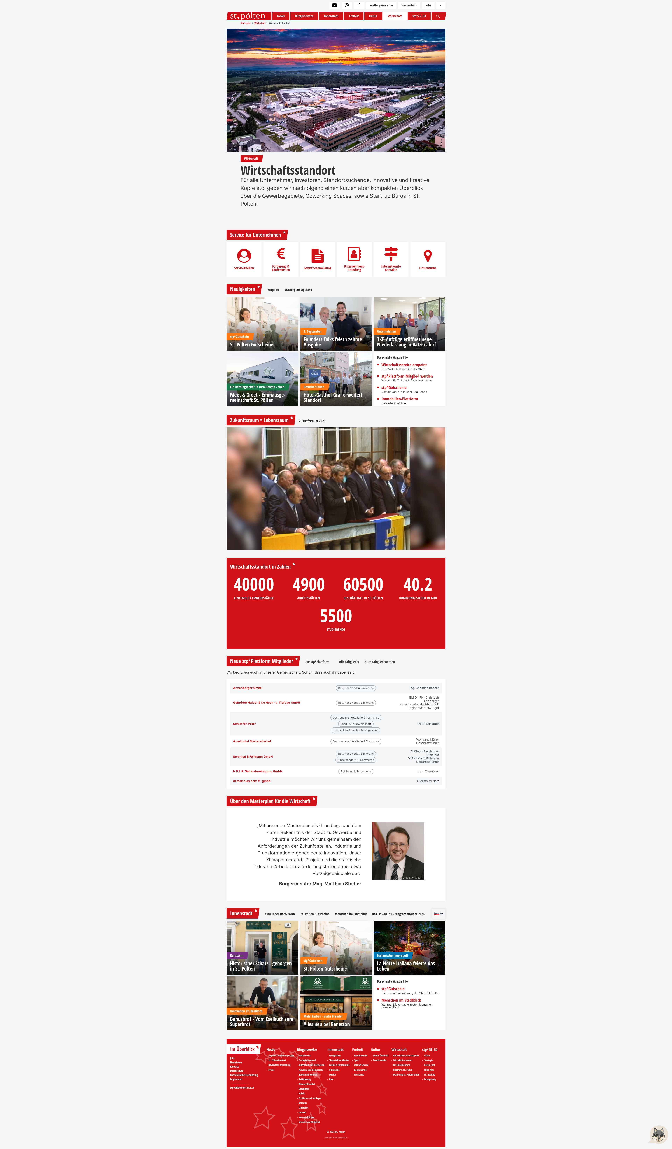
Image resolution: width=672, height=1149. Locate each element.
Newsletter (236, 1062)
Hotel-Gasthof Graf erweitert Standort (333, 397)
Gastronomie (360, 1070)
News (281, 16)
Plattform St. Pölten (402, 1070)
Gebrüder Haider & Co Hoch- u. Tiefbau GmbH (266, 702)
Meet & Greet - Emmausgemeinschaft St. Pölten (257, 397)
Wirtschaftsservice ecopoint (404, 365)
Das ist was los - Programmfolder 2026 (398, 914)
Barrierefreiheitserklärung (244, 1075)
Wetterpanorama (381, 5)
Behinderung (305, 1079)
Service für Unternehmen (255, 234)
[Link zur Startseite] (249, 16)
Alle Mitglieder (349, 662)
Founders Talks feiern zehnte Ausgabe (333, 342)
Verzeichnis (409, 5)
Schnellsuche (304, 1055)
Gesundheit (304, 1088)
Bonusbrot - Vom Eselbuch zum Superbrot (261, 1021)
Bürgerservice (304, 16)
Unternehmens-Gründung (354, 268)
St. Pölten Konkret (277, 1060)
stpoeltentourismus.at (242, 1087)
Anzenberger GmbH (247, 688)
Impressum (236, 1079)
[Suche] (438, 16)
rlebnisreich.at (342, 1138)
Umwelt (302, 1112)
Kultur (373, 16)
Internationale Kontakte (391, 268)
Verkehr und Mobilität (309, 1122)
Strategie (428, 1060)
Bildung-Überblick (307, 1084)
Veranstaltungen (306, 1117)
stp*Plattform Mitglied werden (407, 376)
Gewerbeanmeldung (317, 268)
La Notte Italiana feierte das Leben (406, 966)
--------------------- (239, 1083)
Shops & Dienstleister (339, 1060)
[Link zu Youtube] (334, 5)
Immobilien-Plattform (400, 399)
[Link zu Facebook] (359, 5)
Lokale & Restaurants (339, 1065)
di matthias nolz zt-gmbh (252, 781)
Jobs (428, 5)
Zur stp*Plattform (319, 662)
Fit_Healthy (429, 1074)
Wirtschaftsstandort (402, 1060)
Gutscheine (334, 1070)
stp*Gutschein (393, 989)
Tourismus (359, 1074)
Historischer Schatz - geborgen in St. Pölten (261, 966)
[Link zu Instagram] (347, 5)
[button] (658, 1135)
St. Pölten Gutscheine (251, 344)
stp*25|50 (419, 16)
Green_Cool (429, 1065)
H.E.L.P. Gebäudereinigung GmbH (257, 771)
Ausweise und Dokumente (311, 1070)
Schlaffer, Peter (244, 724)
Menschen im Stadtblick (351, 914)
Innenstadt (331, 16)
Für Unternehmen (401, 1065)
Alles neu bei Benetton (327, 1024)
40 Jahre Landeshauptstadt (281, 1055)
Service (332, 1074)
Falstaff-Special (361, 1065)
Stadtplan (303, 1107)
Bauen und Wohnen (308, 1074)
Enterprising (430, 1079)
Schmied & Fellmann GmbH (253, 756)
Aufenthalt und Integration (311, 1065)
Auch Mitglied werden (380, 662)
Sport (356, 1060)
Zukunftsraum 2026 (312, 420)
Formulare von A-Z (307, 1060)
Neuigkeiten (242, 289)
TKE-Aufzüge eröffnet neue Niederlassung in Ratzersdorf (406, 342)
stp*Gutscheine (394, 387)
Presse (271, 1070)
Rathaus (303, 1103)
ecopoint (273, 290)
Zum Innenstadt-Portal (280, 914)
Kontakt (234, 1066)
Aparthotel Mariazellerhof (252, 741)
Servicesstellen (244, 268)
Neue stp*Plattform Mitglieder (261, 661)
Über (331, 1079)
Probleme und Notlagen (310, 1098)
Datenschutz (236, 1070)
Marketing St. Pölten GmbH (406, 1074)
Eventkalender (361, 1055)
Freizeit (354, 16)
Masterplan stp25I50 (298, 290)
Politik (302, 1093)
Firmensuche (427, 268)
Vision (427, 1055)
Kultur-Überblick (381, 1055)
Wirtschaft (395, 16)
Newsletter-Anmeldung (279, 1065)
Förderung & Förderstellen (281, 268)
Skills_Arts (429, 1070)
